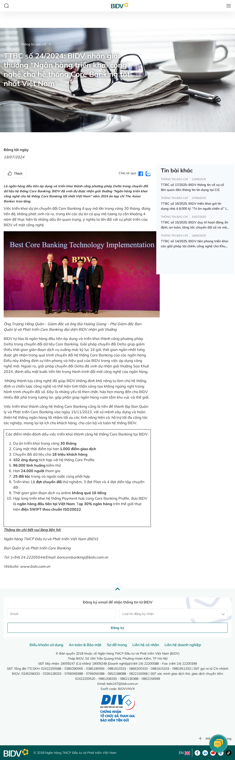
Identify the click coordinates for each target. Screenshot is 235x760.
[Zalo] (221, 752)
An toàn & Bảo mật (85, 644)
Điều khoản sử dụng (46, 644)
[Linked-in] (205, 752)
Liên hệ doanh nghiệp (183, 644)
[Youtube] (213, 752)
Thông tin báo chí (33, 44)
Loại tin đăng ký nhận (138, 614)
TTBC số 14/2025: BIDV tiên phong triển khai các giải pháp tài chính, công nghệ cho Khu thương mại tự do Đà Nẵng (194, 244)
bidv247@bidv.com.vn (122, 684)
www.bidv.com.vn (35, 566)
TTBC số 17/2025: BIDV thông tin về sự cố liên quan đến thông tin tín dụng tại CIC (192, 187)
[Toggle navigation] (228, 5)
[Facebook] (197, 752)
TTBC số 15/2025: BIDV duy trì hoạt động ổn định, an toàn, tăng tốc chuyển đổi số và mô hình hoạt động (194, 225)
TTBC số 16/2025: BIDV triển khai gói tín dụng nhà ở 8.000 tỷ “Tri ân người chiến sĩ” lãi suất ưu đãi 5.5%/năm (195, 206)
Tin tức (9, 44)
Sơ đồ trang (117, 644)
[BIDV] (16, 753)
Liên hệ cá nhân (145, 644)
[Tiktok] (228, 752)
